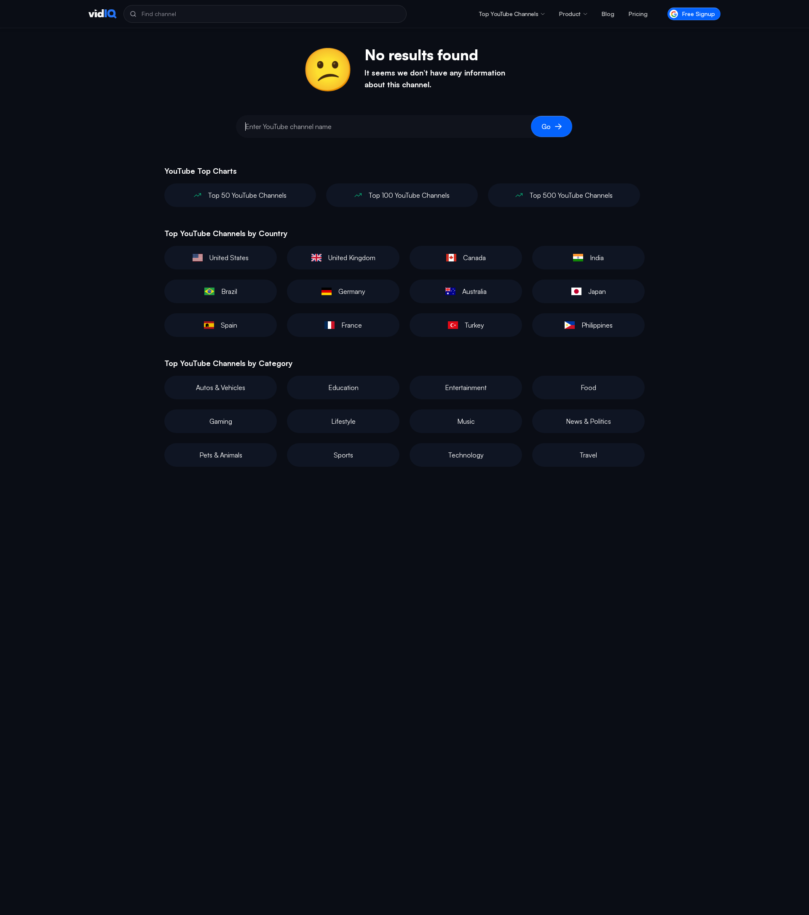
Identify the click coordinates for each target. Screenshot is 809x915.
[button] (512, 14)
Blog (608, 13)
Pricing (638, 13)
